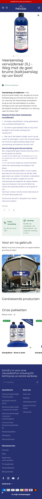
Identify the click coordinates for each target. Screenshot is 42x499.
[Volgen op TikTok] (18, 478)
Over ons (26, 394)
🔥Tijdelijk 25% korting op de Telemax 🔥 (21, 1)
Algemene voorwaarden (7, 459)
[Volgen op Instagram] (8, 478)
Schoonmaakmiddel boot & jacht (10, 395)
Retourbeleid (7, 472)
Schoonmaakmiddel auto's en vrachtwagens (10, 416)
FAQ (4, 454)
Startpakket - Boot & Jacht (13, 353)
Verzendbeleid (8, 468)
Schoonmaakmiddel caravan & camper (10, 408)
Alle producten (8, 439)
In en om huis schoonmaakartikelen (10, 425)
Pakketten (6, 435)
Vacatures (27, 412)
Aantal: (5, 206)
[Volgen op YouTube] (13, 478)
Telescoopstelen (9, 432)
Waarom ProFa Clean (29, 407)
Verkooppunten (29, 402)
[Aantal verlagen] (4, 210)
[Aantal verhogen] (13, 210)
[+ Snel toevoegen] (30, 347)
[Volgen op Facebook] (3, 478)
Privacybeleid (7, 464)
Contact (5, 450)
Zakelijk (26, 398)
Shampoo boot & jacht (9, 402)
